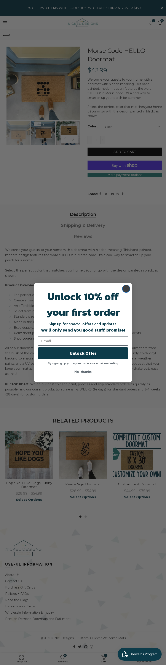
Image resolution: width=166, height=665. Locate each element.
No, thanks (83, 371)
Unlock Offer (83, 353)
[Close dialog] (126, 289)
